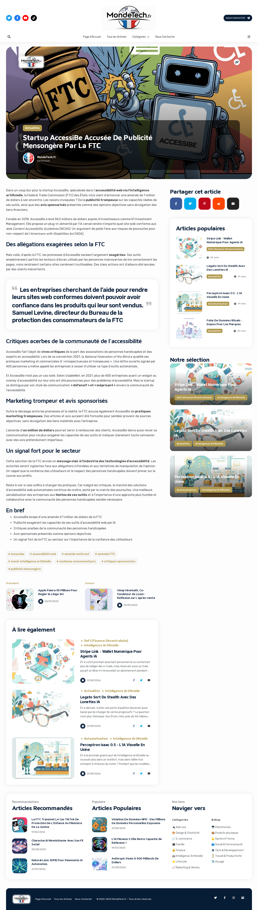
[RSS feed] (242, 897)
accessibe (17, 554)
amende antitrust (76, 554)
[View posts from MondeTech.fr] (28, 159)
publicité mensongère (26, 568)
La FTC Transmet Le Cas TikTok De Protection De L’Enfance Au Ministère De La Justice (57, 822)
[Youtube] (25, 18)
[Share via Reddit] (219, 204)
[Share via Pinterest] (205, 204)
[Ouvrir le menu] (249, 37)
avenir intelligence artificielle (31, 561)
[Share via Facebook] (134, 680)
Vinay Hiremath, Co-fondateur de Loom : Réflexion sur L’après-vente (136, 593)
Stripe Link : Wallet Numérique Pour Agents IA (225, 240)
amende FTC (106, 554)
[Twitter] (9, 18)
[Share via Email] (149, 680)
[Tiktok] (34, 18)
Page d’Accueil (92, 36)
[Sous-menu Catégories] (148, 36)
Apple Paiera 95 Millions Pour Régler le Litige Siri (57, 592)
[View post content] (20, 599)
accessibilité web (44, 554)
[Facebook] (17, 18)
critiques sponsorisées (119, 561)
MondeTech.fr (46, 157)
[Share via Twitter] (141, 680)
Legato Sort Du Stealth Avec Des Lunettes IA (226, 267)
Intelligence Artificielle (101, 645)
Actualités (32, 127)
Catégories (139, 36)
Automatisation (96, 738)
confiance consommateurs (77, 561)
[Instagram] (233, 897)
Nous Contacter (235, 18)
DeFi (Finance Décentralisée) (106, 640)
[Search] (9, 37)
